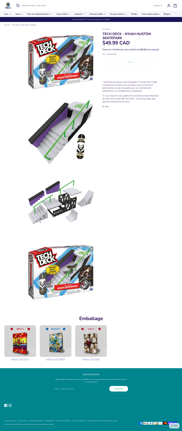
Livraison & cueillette (35, 421)
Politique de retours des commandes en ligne (102, 421)
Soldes (134, 14)
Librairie (79, 14)
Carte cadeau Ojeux (150, 14)
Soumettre (118, 388)
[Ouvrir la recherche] (17, 5)
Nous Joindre (22, 421)
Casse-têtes (62, 14)
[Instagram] (10, 405)
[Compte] (168, 5)
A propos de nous (10, 421)
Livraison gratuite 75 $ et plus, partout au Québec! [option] (91, 19)
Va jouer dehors (117, 14)
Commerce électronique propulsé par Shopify (39, 424)
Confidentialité (49, 421)
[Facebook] (5, 405)
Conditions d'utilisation (63, 421)
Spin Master (106, 29)
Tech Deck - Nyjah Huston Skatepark (24, 25)
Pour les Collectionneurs (38, 14)
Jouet (18, 14)
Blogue (167, 14)
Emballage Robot (55, 359)
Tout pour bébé (96, 14)
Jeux (6, 14)
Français (157, 5)
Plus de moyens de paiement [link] (131, 75)
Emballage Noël (91, 359)
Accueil (6, 25)
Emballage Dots (20, 359)
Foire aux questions (79, 421)
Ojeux (21, 424)
